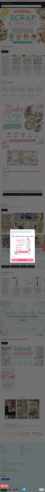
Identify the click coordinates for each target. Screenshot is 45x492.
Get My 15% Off (22, 260)
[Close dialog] (33, 230)
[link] (22, 246)
